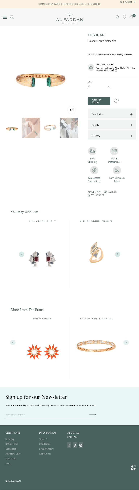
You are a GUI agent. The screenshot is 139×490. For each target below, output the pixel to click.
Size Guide (10, 458)
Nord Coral (42, 318)
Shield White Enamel (96, 318)
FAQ (7, 463)
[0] (131, 17)
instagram (81, 445)
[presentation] (12, 342)
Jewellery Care (12, 453)
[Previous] (21, 254)
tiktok (75, 445)
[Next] (117, 254)
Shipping (9, 439)
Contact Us (45, 453)
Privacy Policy (46, 448)
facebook (69, 445)
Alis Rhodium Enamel (96, 221)
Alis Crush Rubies (43, 221)
